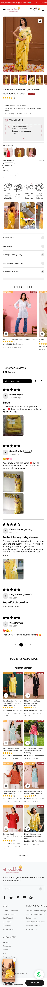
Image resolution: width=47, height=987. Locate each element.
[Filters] (35, 381)
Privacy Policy (31, 929)
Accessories (7, 922)
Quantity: (6, 171)
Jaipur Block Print (9, 914)
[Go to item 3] (23, 80)
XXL (15, 347)
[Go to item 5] (39, 80)
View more (23, 856)
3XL (19, 347)
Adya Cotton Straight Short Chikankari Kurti (19, 339)
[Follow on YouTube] (24, 897)
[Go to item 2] (14, 80)
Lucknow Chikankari (10, 911)
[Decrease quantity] (6, 175)
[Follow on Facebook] (4, 897)
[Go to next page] (31, 645)
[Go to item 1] (6, 80)
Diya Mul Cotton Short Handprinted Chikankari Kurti (33, 836)
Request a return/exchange (36, 911)
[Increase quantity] (15, 175)
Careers (5, 950)
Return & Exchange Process (36, 914)
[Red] (8, 152)
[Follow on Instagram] (11, 897)
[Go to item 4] (31, 80)
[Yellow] (19, 152)
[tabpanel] (23, 130)
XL (12, 347)
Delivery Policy (31, 918)
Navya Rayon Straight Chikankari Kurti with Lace (12, 749)
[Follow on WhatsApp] (31, 897)
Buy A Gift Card (8, 929)
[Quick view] (6, 333)
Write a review (12, 381)
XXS (25, 801)
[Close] (14, 960)
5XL (7, 715)
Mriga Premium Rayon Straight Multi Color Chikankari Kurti (32, 703)
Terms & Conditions (33, 926)
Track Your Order (9, 957)
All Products (7, 926)
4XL (4, 715)
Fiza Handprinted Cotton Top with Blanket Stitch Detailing (33, 750)
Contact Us (7, 946)
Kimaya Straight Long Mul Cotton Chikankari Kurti (33, 792)
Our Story (6, 942)
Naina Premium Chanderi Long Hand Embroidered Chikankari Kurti (12, 703)
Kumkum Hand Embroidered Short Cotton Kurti (12, 836)
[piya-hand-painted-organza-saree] (31, 152)
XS (3, 347)
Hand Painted (8, 918)
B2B (4, 953)
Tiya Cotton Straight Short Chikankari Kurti (12, 792)
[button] (8, 98)
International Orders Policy (35, 922)
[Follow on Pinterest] (17, 897)
